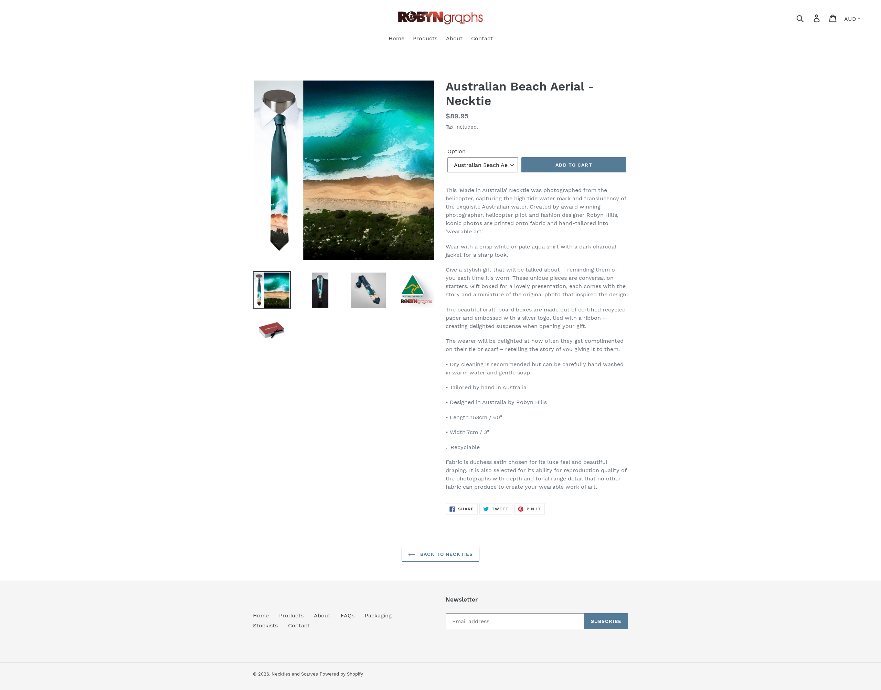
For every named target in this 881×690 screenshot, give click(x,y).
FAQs (347, 615)
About (322, 615)
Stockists (265, 625)
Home (261, 615)
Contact (299, 625)
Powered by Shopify (341, 674)
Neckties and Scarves (295, 674)
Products (291, 615)
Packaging (378, 615)
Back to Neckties (445, 554)
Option (456, 151)
